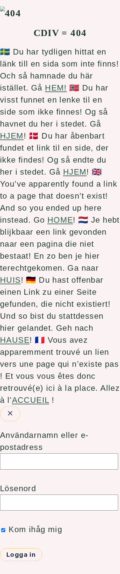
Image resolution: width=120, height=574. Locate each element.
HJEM (12, 135)
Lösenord (18, 488)
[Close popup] (10, 413)
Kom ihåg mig (34, 529)
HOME (60, 219)
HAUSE (15, 340)
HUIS (10, 280)
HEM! (56, 87)
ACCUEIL (30, 400)
